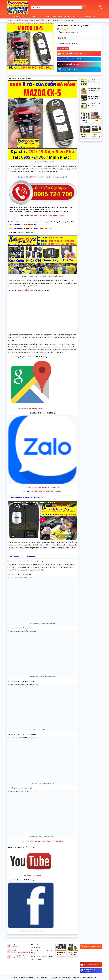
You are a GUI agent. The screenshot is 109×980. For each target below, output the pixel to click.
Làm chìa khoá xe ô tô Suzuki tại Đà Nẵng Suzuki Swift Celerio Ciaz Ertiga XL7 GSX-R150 (72, 954)
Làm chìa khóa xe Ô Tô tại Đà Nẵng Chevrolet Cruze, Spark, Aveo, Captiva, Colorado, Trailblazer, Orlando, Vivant (96, 136)
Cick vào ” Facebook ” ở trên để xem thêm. (31, 931)
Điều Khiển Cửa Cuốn (35, 17)
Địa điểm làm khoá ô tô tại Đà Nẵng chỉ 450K (47, 215)
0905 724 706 (34, 177)
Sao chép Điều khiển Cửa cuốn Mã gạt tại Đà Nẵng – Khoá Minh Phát (96, 122)
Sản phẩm (18, 20)
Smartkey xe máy (50, 17)
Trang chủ (10, 20)
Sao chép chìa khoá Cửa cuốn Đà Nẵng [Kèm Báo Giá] (85, 136)
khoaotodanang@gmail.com (21, 952)
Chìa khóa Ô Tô (36, 947)
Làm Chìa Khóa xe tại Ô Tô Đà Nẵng (33, 20)
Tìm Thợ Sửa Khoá (89, 17)
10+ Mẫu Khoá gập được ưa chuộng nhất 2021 (46, 491)
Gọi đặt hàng (63, 48)
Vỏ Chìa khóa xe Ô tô (19, 17)
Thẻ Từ (79, 17)
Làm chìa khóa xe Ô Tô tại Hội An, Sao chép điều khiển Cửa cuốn (85, 122)
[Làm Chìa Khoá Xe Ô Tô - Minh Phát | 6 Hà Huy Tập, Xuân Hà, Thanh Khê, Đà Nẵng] (17, 7)
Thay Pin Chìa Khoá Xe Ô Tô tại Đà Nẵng (42, 952)
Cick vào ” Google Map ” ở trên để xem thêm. (31, 408)
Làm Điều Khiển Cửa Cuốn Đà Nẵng (42, 956)
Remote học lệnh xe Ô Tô (66, 17)
